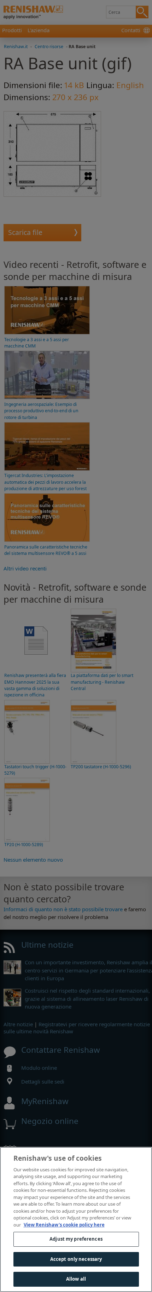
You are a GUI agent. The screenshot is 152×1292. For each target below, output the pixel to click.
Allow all (76, 1279)
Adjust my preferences (76, 1239)
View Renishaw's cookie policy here (64, 1225)
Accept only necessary (76, 1259)
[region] (76, 1219)
